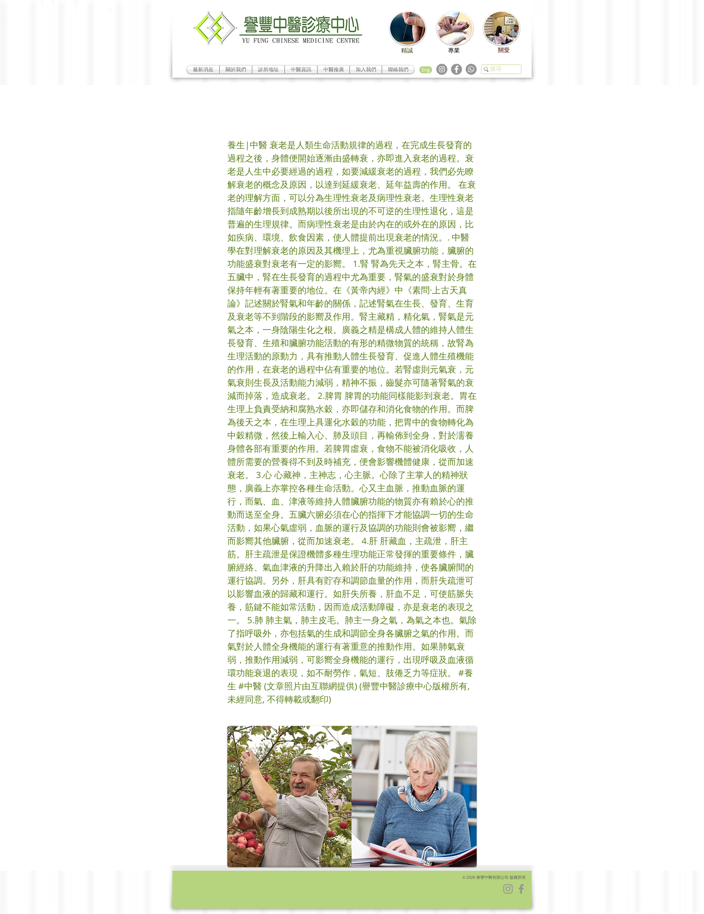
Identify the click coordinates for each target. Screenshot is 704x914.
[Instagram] (441, 69)
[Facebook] (456, 69)
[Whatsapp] (471, 69)
